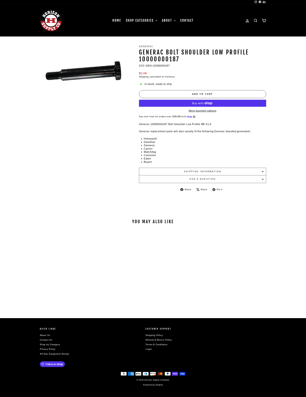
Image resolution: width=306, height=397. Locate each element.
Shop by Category (50, 344)
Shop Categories (140, 20)
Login (149, 349)
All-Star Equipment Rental (54, 354)
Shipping (144, 77)
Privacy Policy (47, 349)
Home (116, 20)
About (167, 20)
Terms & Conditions (156, 344)
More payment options (202, 110)
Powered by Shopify (153, 385)
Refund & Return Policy (159, 340)
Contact (187, 20)
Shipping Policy (154, 335)
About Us (45, 335)
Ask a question (202, 179)
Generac (146, 46)
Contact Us (46, 340)
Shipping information (202, 171)
